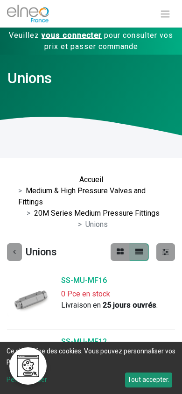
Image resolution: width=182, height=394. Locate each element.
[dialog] (91, 368)
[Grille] (120, 252)
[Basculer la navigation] (165, 14)
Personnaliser (27, 379)
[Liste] (139, 252)
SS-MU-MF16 (84, 280)
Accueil (91, 179)
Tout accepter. (148, 379)
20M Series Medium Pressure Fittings (97, 213)
